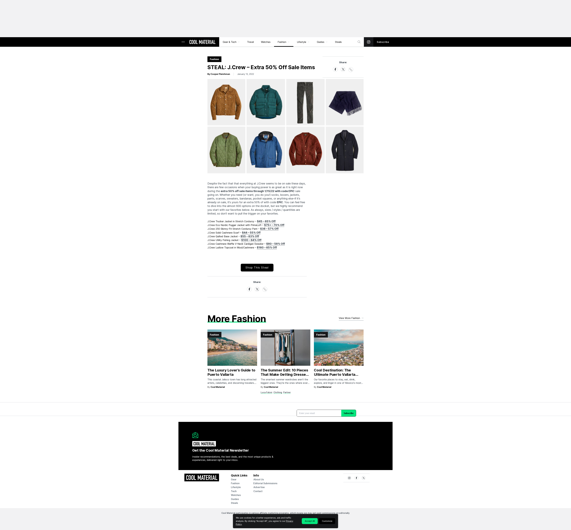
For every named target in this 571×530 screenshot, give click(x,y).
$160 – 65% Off (267, 247)
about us (258, 479)
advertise (259, 487)
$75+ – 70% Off (274, 225)
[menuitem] (231, 42)
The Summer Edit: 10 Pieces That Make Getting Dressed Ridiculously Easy (284, 374)
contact (257, 491)
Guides (320, 41)
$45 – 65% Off (266, 221)
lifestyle (236, 487)
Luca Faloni (266, 392)
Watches (265, 41)
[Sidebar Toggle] (183, 42)
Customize (327, 521)
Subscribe (383, 41)
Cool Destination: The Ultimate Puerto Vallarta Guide (334, 374)
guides (235, 499)
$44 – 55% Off (251, 232)
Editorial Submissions (265, 483)
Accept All (310, 521)
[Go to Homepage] (202, 42)
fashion (235, 483)
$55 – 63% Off (249, 236)
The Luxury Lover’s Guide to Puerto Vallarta (231, 372)
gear (233, 479)
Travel (250, 41)
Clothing (277, 392)
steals (338, 41)
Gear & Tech (229, 41)
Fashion (282, 41)
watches (236, 495)
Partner (287, 392)
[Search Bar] (359, 42)
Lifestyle (301, 41)
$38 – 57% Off (269, 228)
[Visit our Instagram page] (368, 42)
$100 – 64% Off (251, 240)
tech (234, 491)
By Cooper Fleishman (218, 74)
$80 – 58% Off (275, 243)
